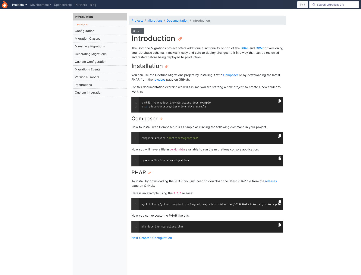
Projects (137, 20)
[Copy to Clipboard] (279, 101)
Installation (82, 24)
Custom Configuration (90, 61)
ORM (259, 48)
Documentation (177, 20)
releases (159, 79)
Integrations (83, 85)
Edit (302, 5)
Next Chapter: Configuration (151, 238)
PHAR (139, 172)
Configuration (84, 31)
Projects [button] (18, 5)
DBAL (245, 48)
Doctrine (5, 4)
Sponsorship (63, 5)
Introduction (84, 17)
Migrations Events (87, 69)
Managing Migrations (90, 46)
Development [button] (39, 5)
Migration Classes (87, 38)
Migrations (154, 20)
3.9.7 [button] (136, 30)
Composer (230, 75)
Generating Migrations (90, 54)
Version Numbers (87, 77)
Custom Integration (88, 92)
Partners (81, 5)
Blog (93, 5)
